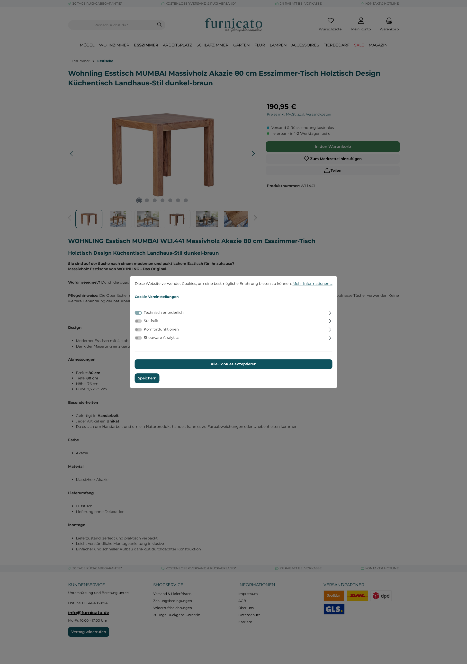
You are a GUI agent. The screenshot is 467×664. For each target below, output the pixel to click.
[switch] (138, 321)
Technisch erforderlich (164, 312)
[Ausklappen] (330, 312)
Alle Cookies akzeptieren (233, 364)
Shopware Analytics (161, 337)
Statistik (151, 320)
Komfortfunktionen (161, 329)
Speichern (147, 378)
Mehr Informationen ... (312, 283)
